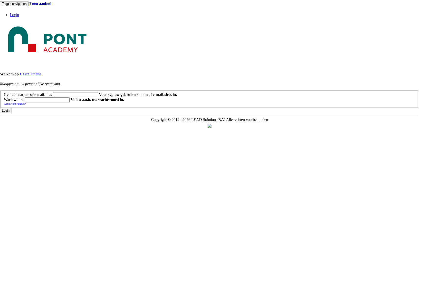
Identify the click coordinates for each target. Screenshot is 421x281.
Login (6, 110)
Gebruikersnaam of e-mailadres (28, 94)
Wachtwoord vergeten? (15, 103)
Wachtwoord (14, 100)
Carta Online (30, 74)
